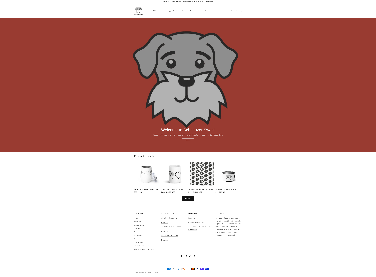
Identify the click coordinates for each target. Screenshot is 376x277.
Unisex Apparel (139, 225)
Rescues (164, 222)
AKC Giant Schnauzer (169, 236)
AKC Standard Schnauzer (171, 227)
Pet (135, 232)
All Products (138, 221)
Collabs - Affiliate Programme (144, 249)
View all (188, 198)
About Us (137, 239)
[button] (232, 11)
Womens (137, 228)
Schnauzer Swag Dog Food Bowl (226, 189)
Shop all (188, 141)
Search (136, 218)
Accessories (138, 235)
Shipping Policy (139, 242)
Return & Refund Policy (142, 246)
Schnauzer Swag (143, 272)
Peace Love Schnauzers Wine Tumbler (146, 189)
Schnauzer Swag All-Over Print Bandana (200, 189)
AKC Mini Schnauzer (169, 218)
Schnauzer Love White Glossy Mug (172, 189)
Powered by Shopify (153, 272)
